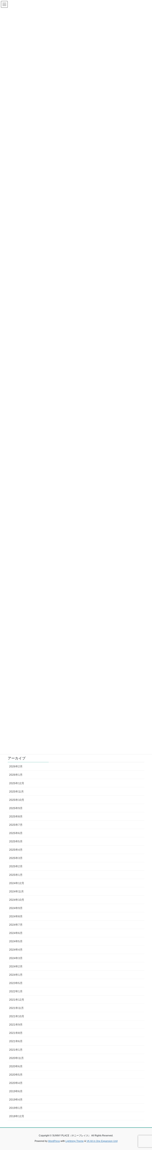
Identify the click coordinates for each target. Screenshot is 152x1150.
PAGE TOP (144, 1112)
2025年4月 (16, 849)
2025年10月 (16, 799)
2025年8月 (16, 816)
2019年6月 (16, 1091)
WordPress (54, 1141)
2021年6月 (16, 1041)
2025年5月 (16, 841)
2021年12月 (16, 999)
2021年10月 (16, 1016)
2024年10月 (16, 899)
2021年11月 (16, 1008)
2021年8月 (16, 1032)
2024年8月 (16, 916)
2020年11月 (16, 1058)
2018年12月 (16, 1116)
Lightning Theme (75, 1141)
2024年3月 (16, 958)
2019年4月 (16, 1099)
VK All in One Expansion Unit (102, 1141)
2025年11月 (16, 791)
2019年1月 (16, 1107)
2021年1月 (16, 1049)
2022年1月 (16, 991)
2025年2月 (16, 866)
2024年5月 (16, 941)
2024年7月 (16, 924)
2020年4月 (16, 1083)
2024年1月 (16, 974)
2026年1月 (16, 774)
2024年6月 (16, 933)
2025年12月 (16, 783)
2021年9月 (16, 1024)
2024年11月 (16, 891)
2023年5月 (16, 983)
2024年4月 (16, 949)
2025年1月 (16, 874)
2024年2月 (16, 966)
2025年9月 (16, 808)
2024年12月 (16, 883)
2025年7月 (16, 824)
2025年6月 (16, 833)
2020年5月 (16, 1074)
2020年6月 (16, 1066)
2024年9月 (16, 908)
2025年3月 (16, 858)
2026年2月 (16, 766)
